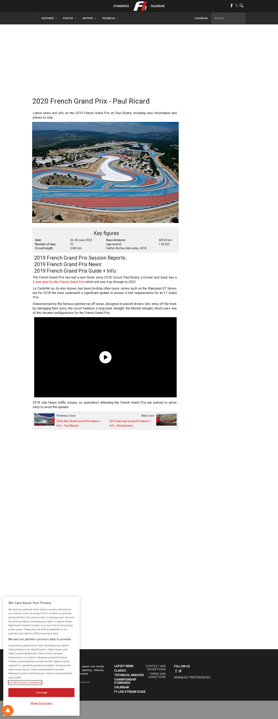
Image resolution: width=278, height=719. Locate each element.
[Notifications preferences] (7, 710)
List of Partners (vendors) (25, 682)
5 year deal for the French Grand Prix (58, 282)
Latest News (124, 666)
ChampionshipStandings (125, 681)
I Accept (41, 692)
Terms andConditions (157, 675)
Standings (121, 6)
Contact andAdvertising (156, 667)
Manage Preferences (192, 677)
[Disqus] (105, 485)
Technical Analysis (129, 675)
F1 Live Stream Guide (130, 691)
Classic (120, 670)
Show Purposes (41, 703)
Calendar (157, 6)
